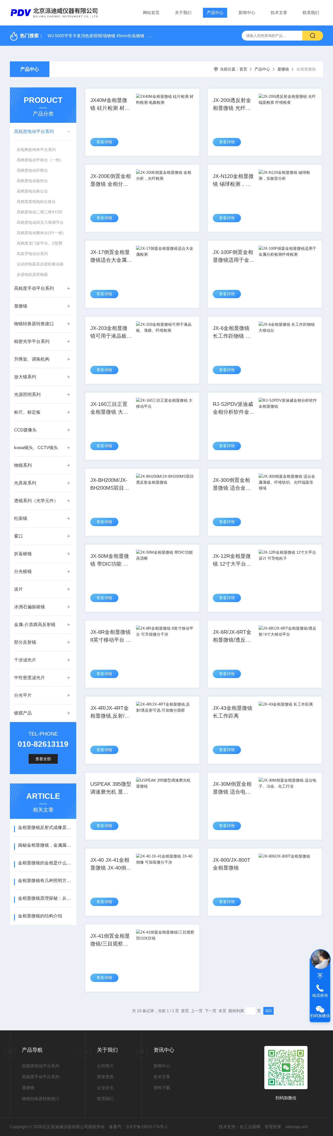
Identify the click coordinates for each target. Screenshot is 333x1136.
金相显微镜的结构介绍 (40, 916)
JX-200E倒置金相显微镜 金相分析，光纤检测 (110, 180)
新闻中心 (247, 12)
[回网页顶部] (320, 976)
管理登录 (273, 1127)
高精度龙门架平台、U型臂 (39, 243)
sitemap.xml (296, 1127)
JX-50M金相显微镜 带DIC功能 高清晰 (109, 560)
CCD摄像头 (25, 429)
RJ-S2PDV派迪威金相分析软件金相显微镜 (233, 408)
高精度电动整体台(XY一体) (40, 233)
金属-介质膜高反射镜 (34, 624)
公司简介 (105, 1066)
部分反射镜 (25, 642)
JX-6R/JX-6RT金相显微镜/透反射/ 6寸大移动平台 (232, 636)
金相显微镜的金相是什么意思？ (45, 862)
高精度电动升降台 (32, 170)
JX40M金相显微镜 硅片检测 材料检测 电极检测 (110, 104)
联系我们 (311, 12)
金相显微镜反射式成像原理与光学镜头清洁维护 (45, 827)
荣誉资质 (105, 1077)
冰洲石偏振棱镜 (29, 606)
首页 (243, 69)
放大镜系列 (25, 376)
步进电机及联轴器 (32, 274)
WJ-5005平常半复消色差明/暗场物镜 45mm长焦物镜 (96, 36)
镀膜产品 (23, 713)
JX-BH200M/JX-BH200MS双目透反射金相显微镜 (109, 484)
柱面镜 (20, 518)
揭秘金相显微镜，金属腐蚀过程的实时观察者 (45, 845)
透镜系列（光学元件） (36, 500)
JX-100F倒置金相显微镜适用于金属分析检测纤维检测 (233, 256)
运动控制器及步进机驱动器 (40, 264)
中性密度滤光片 (29, 677)
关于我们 (183, 12)
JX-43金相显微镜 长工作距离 (232, 712)
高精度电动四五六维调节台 (40, 222)
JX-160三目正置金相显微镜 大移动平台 (109, 408)
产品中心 (215, 12)
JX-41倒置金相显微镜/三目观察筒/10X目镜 (110, 940)
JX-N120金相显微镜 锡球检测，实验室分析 (233, 180)
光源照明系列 (27, 394)
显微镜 (283, 69)
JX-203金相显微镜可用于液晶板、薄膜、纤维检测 (111, 332)
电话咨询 (320, 995)
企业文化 (105, 1088)
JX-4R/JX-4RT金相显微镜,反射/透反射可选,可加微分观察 (110, 712)
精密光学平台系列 (31, 341)
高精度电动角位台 (32, 191)
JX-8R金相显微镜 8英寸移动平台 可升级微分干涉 (110, 636)
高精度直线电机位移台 (36, 201)
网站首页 (151, 12)
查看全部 (43, 759)
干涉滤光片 (25, 660)
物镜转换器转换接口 (34, 323)
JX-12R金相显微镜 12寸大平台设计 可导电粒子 (232, 560)
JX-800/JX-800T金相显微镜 (231, 864)
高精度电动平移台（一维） (40, 160)
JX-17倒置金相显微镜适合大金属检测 (111, 256)
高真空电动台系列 (32, 253)
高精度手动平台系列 (34, 288)
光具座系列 (25, 483)
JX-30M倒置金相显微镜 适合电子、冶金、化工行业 (233, 788)
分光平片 (23, 695)
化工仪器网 (250, 1127)
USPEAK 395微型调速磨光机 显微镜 (110, 788)
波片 (18, 589)
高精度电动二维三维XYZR (39, 212)
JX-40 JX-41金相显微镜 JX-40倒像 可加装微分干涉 (110, 864)
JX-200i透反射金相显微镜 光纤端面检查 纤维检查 (232, 104)
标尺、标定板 (27, 412)
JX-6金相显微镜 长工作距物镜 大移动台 (232, 332)
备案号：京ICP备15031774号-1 (138, 1127)
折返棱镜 (23, 553)
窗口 (18, 536)
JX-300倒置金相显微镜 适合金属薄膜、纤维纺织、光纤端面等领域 (233, 484)
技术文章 (279, 12)
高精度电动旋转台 (32, 180)
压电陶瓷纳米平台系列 (36, 149)
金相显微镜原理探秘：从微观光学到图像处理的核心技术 (45, 898)
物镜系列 (23, 465)
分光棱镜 (23, 571)
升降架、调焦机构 (31, 359)
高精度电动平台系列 (34, 131)
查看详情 (104, 142)
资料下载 (161, 1088)
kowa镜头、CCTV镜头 (36, 447)
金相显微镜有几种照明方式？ (45, 880)
